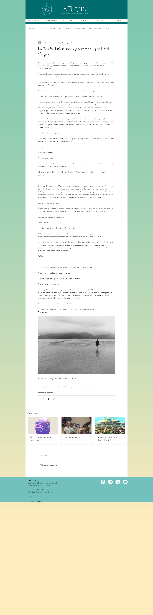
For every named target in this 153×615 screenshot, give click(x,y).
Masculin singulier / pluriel (73, 437)
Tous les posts (31, 28)
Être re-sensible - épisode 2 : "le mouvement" (42, 438)
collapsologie (42, 392)
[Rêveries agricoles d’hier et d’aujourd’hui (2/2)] (110, 425)
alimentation (42, 28)
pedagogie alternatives (55, 28)
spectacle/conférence (95, 28)
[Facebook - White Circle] (102, 482)
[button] (51, 20)
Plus (106, 28)
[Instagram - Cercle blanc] (110, 482)
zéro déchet (68, 28)
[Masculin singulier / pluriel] (77, 425)
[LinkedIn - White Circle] (117, 482)
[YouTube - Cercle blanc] (125, 482)
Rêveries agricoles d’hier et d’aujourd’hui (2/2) (107, 438)
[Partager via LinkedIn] (49, 399)
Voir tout (122, 413)
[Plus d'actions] (114, 42)
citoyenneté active (80, 28)
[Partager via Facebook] (39, 399)
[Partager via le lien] (54, 399)
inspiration (50, 392)
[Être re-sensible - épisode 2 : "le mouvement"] (43, 425)
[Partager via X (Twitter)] (44, 399)
